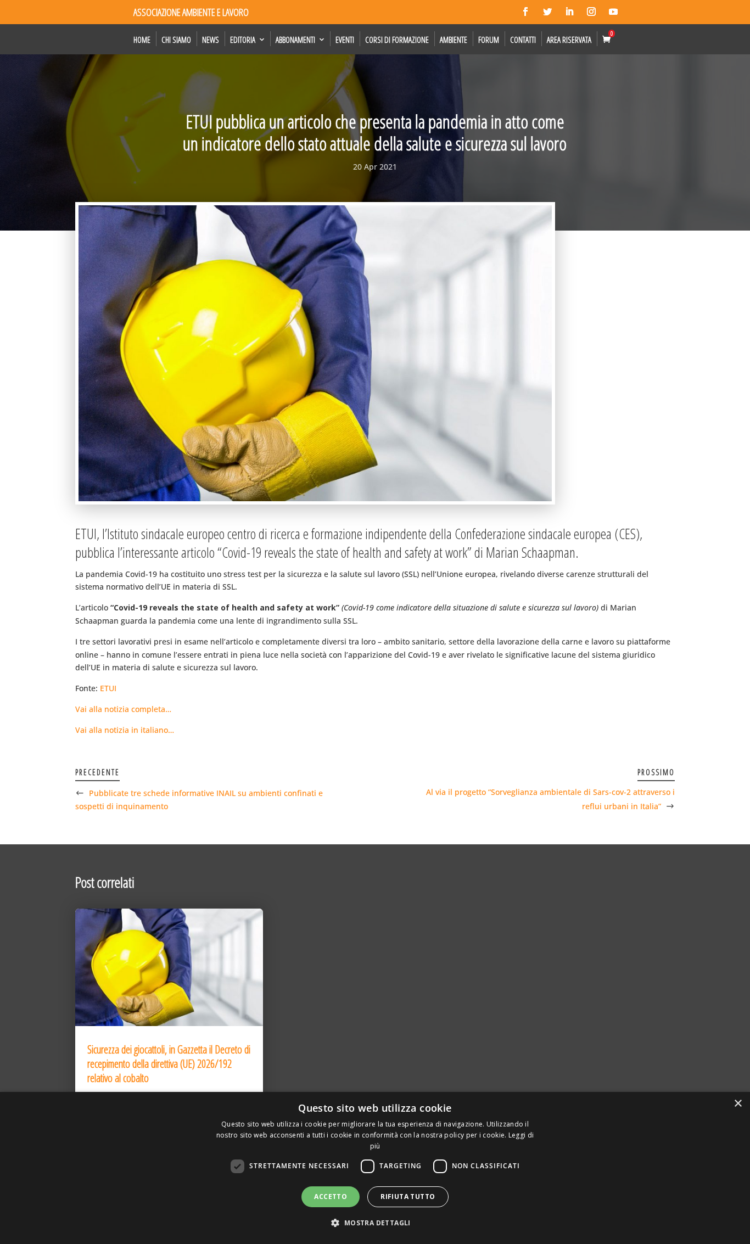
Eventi (344, 39)
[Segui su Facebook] (525, 11)
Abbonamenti (295, 39)
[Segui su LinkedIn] (569, 11)
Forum (488, 39)
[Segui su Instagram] (591, 11)
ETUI (108, 688)
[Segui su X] (547, 11)
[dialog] (375, 1168)
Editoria (242, 39)
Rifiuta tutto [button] (407, 1196)
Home (141, 39)
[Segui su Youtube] (613, 11)
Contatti (523, 39)
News (210, 39)
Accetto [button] (330, 1196)
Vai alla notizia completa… (123, 709)
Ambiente (453, 39)
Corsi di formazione (397, 39)
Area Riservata (569, 39)
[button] (374, 1223)
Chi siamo (176, 39)
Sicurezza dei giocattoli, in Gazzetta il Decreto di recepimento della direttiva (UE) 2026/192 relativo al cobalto (168, 1063)
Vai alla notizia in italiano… (124, 730)
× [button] (738, 1104)
